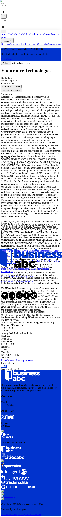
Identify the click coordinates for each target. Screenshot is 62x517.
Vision (4, 101)
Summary (5, 93)
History (4, 96)
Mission (5, 99)
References (6, 104)
